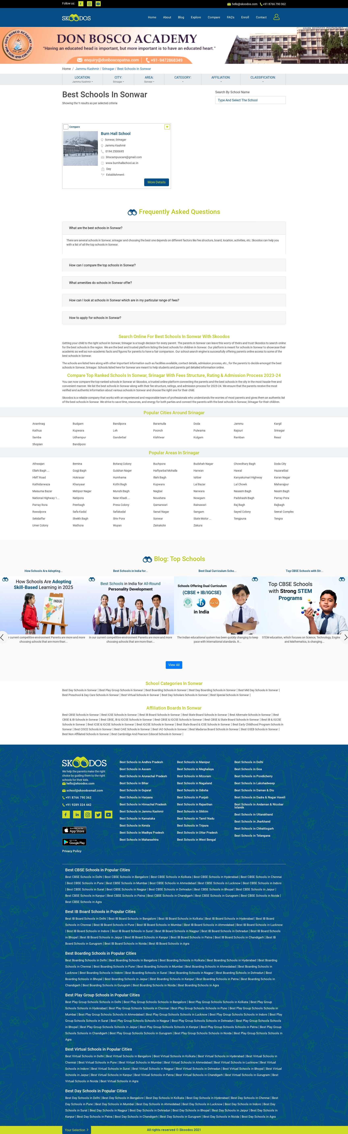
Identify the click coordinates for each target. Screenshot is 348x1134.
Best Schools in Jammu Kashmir (142, 811)
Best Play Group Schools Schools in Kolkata (218, 1002)
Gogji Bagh (79, 470)
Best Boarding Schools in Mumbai (160, 966)
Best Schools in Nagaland (194, 783)
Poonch (158, 430)
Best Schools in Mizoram (194, 776)
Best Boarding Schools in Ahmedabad (210, 966)
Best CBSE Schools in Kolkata (171, 877)
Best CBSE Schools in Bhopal (214, 889)
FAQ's (230, 17)
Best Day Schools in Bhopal (191, 1110)
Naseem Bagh (242, 491)
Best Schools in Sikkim (192, 811)
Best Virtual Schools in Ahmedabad (188, 1062)
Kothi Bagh (120, 484)
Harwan (199, 470)
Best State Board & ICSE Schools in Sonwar (203, 724)
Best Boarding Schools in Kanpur (172, 979)
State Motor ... (202, 518)
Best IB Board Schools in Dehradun (224, 931)
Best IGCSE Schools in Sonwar (155, 724)
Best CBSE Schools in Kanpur (85, 895)
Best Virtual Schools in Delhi (84, 1056)
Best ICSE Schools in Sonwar (119, 714)
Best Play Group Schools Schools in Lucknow (176, 1014)
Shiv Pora (119, 518)
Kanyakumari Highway (248, 477)
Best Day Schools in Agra (259, 1116)
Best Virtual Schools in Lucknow (236, 1062)
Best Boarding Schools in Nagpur (191, 973)
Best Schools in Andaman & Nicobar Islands (258, 806)
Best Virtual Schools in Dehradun (198, 1069)
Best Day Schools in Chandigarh (136, 1116)
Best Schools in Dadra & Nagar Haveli (259, 797)
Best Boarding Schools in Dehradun (239, 973)
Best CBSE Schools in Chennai (261, 877)
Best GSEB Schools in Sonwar (259, 729)
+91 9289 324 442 (78, 805)
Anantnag (38, 423)
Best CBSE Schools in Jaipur (255, 889)
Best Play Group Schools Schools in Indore (238, 1014)
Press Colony (121, 504)
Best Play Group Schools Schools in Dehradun (203, 1021)
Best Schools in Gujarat (135, 790)
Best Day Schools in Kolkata (165, 1098)
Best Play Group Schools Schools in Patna (229, 1027)
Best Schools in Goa (248, 769)
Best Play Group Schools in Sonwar (121, 690)
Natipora (78, 498)
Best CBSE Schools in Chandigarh (170, 895)
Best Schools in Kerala (135, 825)
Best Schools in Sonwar (134, 69)
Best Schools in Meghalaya (195, 769)
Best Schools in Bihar (134, 783)
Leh (115, 430)
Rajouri (238, 430)
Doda (197, 423)
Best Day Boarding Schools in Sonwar (212, 690)
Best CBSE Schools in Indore (262, 883)
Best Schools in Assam (135, 769)
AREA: (149, 79)
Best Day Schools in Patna (94, 1116)
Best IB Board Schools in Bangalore (132, 918)
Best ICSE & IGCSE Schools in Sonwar (111, 724)
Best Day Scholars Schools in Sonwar (185, 695)
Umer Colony (40, 525)
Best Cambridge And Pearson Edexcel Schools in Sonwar (146, 734)
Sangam (199, 511)
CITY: (117, 79)
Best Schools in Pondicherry (253, 776)
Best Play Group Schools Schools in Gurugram (141, 1033)
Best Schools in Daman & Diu (254, 790)
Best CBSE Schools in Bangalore (126, 877)
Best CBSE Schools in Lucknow (219, 883)
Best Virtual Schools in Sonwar (140, 695)
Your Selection (75, 1130)
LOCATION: (81, 79)
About (167, 17)
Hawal (238, 470)
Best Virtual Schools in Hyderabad (221, 1056)
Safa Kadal (79, 511)
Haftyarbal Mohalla (165, 470)
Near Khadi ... (121, 498)
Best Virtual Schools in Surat (110, 1069)
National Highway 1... (45, 498)
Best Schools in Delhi (248, 762)
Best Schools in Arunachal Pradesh (143, 776)
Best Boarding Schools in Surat (146, 973)
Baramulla (159, 423)
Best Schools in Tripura (192, 825)
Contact (261, 17)
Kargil (277, 423)
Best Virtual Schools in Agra (119, 1081)
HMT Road (39, 477)
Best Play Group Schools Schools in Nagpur (140, 1021)
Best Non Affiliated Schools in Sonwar (85, 734)
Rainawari (200, 504)
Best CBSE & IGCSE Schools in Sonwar (178, 719)
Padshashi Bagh (244, 498)
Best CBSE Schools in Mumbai (126, 883)
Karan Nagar (282, 477)
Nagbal (157, 491)
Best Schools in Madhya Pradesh (142, 832)
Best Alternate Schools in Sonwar (250, 714)
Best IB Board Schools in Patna (191, 937)
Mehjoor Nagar (82, 491)
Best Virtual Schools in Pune (98, 1062)
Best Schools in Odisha (192, 790)
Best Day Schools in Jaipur (230, 1110)
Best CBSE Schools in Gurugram (216, 895)
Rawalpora (39, 511)
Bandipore (79, 444)
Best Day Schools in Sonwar (79, 690)
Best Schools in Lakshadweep (254, 783)
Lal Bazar (199, 484)
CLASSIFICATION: (263, 77)
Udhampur (79, 437)
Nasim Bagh (281, 491)
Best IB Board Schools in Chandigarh (239, 937)
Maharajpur (281, 484)
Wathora (78, 525)
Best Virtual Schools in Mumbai (140, 1062)
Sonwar (158, 518)
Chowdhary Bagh (245, 463)
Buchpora (159, 463)
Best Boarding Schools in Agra (198, 985)
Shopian (37, 444)
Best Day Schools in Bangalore (123, 1098)
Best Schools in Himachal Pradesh (143, 804)
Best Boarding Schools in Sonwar (166, 690)
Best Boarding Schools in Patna (217, 979)
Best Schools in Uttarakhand (253, 814)
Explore (196, 17)
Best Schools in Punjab (192, 797)
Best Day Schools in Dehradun (150, 1110)
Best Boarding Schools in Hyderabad (231, 960)
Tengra (278, 518)
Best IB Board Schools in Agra (169, 943)
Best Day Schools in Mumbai (114, 1104)
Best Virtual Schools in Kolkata (175, 1056)
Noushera (159, 498)
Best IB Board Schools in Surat (132, 931)
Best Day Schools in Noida (221, 1116)
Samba (36, 437)
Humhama (119, 477)
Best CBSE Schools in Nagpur (126, 889)
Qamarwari (160, 504)
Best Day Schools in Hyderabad (207, 1098)
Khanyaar (79, 484)
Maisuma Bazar (42, 491)
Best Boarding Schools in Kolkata (182, 960)
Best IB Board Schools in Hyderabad (229, 918)
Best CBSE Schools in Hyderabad (216, 877)
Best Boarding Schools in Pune (114, 966)
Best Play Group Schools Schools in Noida (203, 1033)
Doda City (280, 463)
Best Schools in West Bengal (196, 839)
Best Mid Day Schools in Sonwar (258, 690)
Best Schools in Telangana (252, 835)
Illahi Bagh (159, 477)
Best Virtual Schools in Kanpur (111, 1075)
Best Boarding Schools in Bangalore (133, 960)
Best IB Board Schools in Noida (126, 943)
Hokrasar (78, 477)
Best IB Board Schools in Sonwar (159, 714)
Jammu (238, 423)
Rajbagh (279, 504)
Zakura (198, 525)
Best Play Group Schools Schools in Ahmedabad (111, 1014)
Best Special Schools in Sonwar (229, 695)
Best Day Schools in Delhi (82, 1098)
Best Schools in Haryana (136, 797)
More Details (157, 182)
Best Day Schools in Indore (243, 1104)
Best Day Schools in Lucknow (202, 1104)
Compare (214, 17)
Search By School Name (232, 92)
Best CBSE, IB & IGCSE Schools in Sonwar (126, 719)
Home (152, 17)
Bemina (77, 463)
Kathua (37, 430)
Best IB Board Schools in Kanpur (146, 937)
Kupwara (78, 430)
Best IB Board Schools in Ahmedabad (209, 925)
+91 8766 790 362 (78, 797)
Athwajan (38, 463)
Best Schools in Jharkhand (252, 821)
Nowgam (199, 498)
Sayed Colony (242, 511)
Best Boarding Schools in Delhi (86, 960)
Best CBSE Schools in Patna (126, 895)
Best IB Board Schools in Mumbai (159, 925)
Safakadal (119, 511)
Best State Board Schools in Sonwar (204, 714)
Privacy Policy (71, 851)
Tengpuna (240, 518)
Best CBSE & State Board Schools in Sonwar (231, 719)
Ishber (197, 477)
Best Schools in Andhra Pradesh (141, 762)
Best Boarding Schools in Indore (101, 973)
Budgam (78, 423)
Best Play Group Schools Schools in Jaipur (109, 1027)
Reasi (277, 437)
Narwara (199, 491)
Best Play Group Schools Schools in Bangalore (155, 1002)
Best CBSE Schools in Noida (260, 895)
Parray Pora (281, 498)
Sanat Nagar (161, 511)
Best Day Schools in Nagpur (108, 1110)
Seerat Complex (284, 511)
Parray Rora (40, 504)
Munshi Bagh (121, 491)
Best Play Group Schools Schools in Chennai (139, 1008)
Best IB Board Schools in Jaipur (101, 937)
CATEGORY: (182, 77)
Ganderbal (119, 437)
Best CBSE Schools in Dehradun (170, 889)
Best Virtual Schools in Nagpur (153, 1069)
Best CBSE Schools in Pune (85, 883)
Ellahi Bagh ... (40, 470)
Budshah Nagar (203, 463)
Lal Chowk (240, 484)
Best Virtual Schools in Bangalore (128, 1056)
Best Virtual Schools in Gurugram (247, 1075)
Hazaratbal (281, 470)
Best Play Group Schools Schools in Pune (199, 1008)
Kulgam (198, 437)
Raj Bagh (239, 504)
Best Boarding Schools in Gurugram (106, 985)
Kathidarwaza (41, 484)
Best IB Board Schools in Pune (114, 925)
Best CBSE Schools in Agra (83, 902)
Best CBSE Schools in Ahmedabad (173, 883)
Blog (181, 17)
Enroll (245, 17)
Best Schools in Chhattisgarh (254, 828)
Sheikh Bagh (80, 518)
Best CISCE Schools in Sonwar (93, 729)
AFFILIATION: (220, 77)
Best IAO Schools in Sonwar (169, 729)
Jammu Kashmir (87, 69)
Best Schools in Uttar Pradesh (197, 832)
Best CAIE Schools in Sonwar (132, 729)
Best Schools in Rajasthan (194, 804)
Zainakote (159, 525)
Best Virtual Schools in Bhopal (243, 1069)
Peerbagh (79, 504)
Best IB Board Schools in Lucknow (259, 925)
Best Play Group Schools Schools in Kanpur (169, 1027)
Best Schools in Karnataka (137, 818)
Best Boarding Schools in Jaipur (126, 979)
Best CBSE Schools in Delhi (83, 877)
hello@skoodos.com (244, 4)
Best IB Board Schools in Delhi (85, 918)
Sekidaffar (38, 518)
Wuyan (117, 525)
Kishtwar (159, 437)
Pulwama (199, 430)
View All (174, 665)
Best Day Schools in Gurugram (180, 1116)
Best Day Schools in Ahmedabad (158, 1104)
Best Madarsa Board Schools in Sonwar (214, 729)
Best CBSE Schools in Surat (85, 889)
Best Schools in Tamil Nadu (195, 818)
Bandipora (119, 423)
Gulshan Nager (122, 470)
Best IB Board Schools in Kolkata (180, 918)
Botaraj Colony (122, 463)
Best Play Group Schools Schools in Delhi (93, 1002)
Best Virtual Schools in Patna (154, 1075)
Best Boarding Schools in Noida (154, 985)
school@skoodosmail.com (84, 790)
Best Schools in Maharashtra (139, 839)
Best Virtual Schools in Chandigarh (199, 1075)
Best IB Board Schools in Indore (88, 931)
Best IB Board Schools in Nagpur (177, 931)
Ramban (239, 437)
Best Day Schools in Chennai (250, 1098)
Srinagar (108, 69)
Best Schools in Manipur (193, 762)
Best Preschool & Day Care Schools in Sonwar (90, 695)
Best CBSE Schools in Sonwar (80, 714)
